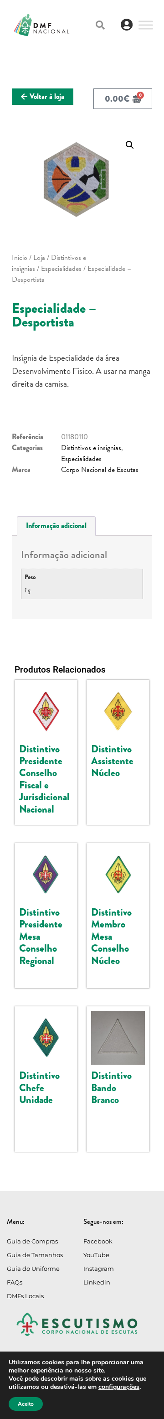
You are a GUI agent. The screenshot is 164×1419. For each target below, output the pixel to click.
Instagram (98, 1268)
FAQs (14, 1282)
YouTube (96, 1254)
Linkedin (96, 1282)
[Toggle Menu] (145, 25)
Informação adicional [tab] (56, 525)
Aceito (26, 1404)
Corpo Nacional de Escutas (99, 469)
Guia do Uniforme (33, 1268)
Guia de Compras (32, 1241)
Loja (39, 257)
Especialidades (61, 268)
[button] (100, 25)
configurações (118, 1387)
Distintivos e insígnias (91, 447)
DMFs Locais (25, 1296)
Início (19, 257)
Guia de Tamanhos (35, 1254)
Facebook (98, 1241)
